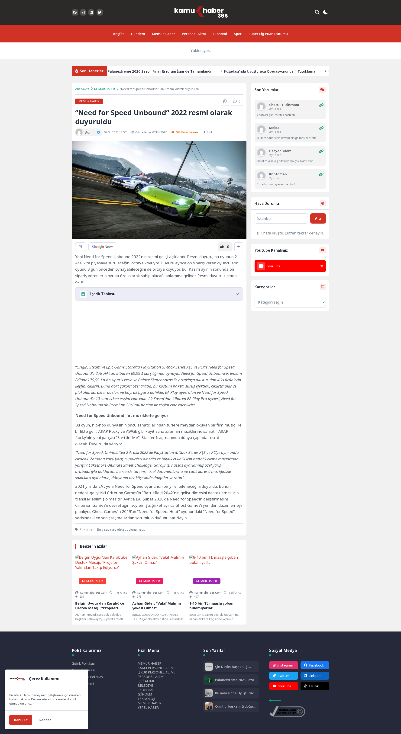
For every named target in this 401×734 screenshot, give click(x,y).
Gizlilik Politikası (83, 663)
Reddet (45, 720)
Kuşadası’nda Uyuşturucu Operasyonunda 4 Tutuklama (263, 71)
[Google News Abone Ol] (102, 246)
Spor (238, 33)
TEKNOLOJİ (146, 698)
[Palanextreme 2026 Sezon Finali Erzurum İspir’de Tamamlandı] (209, 680)
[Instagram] (83, 12)
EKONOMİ (145, 690)
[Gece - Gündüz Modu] (325, 12)
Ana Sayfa (82, 89)
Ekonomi (220, 33)
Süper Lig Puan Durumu (268, 33)
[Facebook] (75, 12)
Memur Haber (163, 33)
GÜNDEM (145, 694)
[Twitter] (100, 12)
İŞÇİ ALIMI (146, 681)
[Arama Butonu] (317, 12)
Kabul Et (21, 720)
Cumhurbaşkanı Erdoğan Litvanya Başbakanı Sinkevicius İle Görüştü (235, 706)
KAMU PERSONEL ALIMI (156, 668)
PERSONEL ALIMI (151, 676)
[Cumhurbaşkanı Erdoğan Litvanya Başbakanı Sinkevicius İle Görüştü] (209, 706)
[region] (110, 333)
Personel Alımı (194, 33)
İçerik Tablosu (102, 293)
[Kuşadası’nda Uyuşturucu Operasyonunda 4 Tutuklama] (209, 693)
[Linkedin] (91, 12)
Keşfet (118, 33)
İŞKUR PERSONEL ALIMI (156, 672)
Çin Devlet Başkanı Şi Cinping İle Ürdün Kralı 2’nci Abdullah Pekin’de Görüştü (233, 666)
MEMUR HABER (104, 89)
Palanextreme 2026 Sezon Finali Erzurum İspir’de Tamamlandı (153, 71)
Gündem (138, 33)
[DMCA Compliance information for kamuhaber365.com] (287, 712)
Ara (318, 218)
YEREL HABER (148, 707)
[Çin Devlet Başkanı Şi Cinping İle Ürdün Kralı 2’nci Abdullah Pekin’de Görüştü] (209, 667)
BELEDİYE (145, 685)
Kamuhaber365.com (93, 593)
